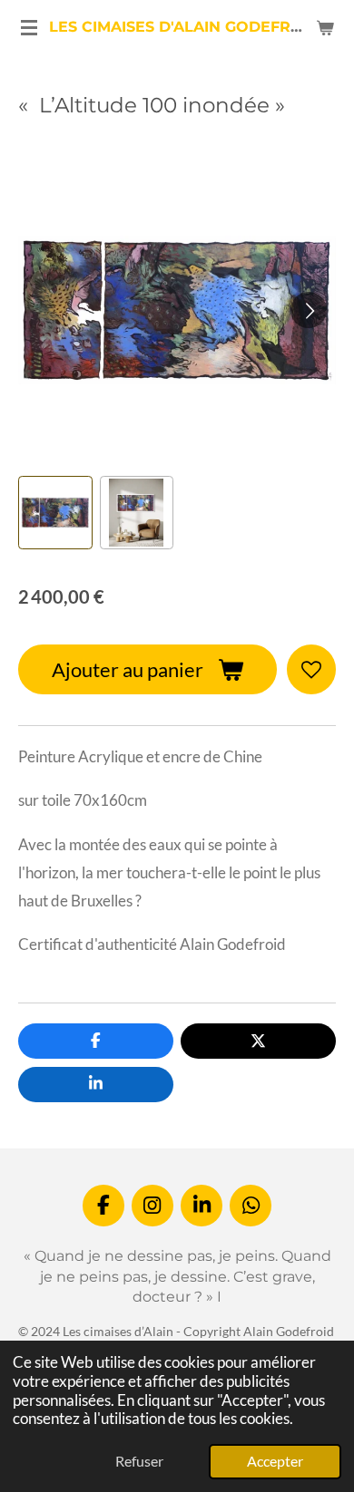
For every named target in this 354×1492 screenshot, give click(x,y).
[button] (55, 513)
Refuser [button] (139, 1461)
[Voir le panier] (325, 27)
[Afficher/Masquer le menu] (29, 27)
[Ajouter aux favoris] (311, 668)
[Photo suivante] (308, 310)
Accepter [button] (275, 1461)
